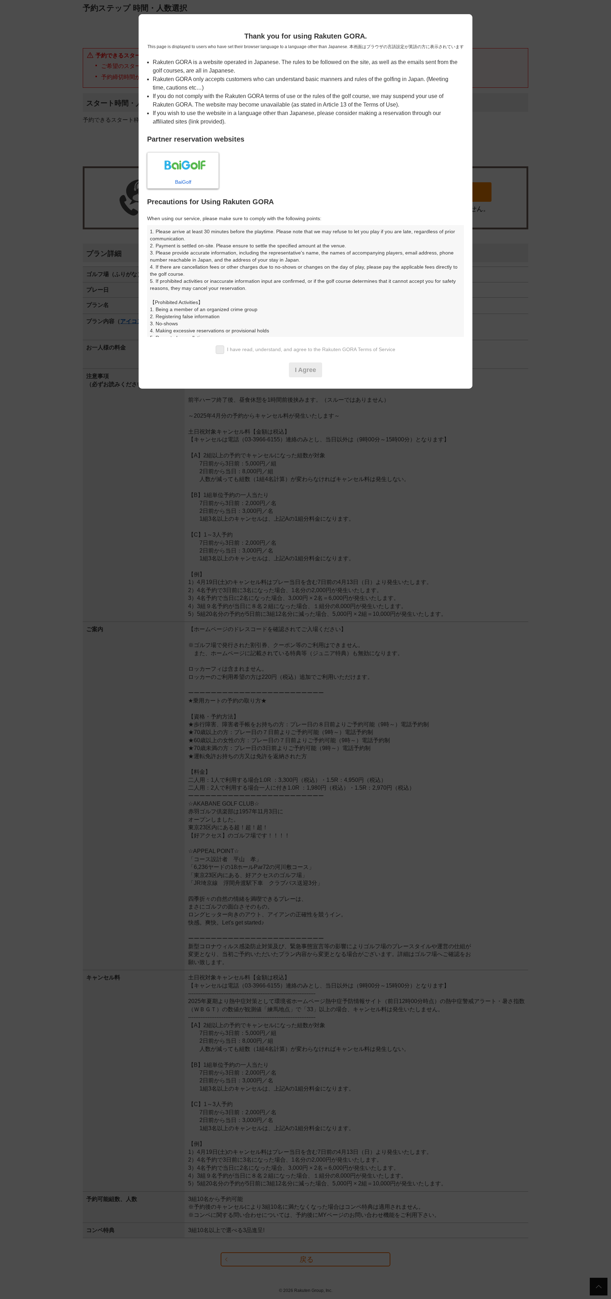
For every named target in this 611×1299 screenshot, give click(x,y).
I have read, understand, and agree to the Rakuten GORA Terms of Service (311, 349)
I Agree (305, 369)
